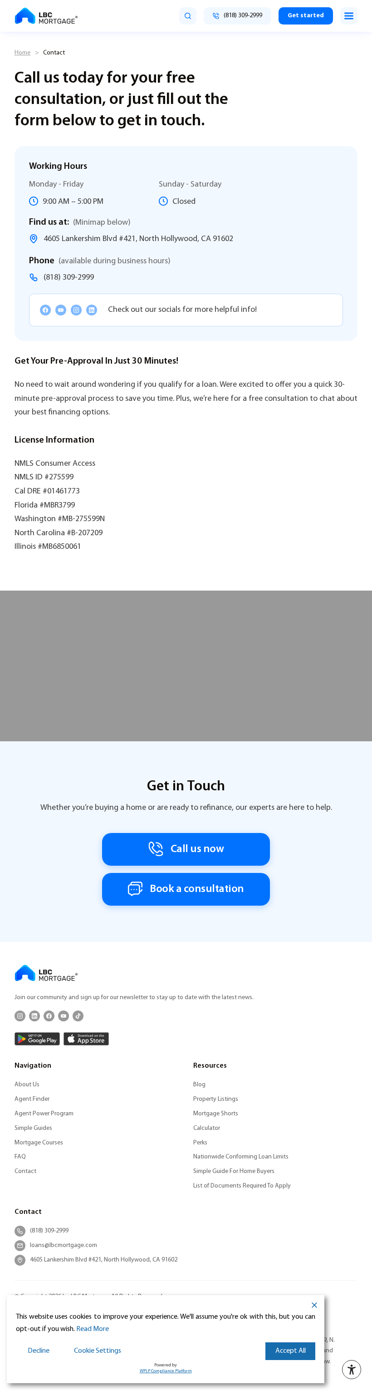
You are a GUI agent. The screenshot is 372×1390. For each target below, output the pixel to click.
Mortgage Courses (39, 1142)
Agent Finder (32, 1099)
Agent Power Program (44, 1113)
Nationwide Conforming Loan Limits (241, 1156)
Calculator (206, 1128)
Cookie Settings (97, 1351)
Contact (25, 1171)
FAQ (20, 1156)
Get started (306, 15)
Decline (38, 1351)
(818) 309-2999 (69, 277)
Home (22, 52)
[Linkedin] (91, 310)
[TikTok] (78, 1015)
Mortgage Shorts (215, 1113)
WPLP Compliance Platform (166, 1371)
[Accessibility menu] (351, 1369)
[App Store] (86, 1038)
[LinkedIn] (34, 1015)
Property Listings (215, 1099)
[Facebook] (45, 310)
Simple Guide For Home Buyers (233, 1171)
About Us (27, 1084)
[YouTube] (60, 310)
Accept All (290, 1351)
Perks (200, 1142)
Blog (199, 1084)
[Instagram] (76, 310)
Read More (92, 1329)
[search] (187, 16)
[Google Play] (37, 1038)
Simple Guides (33, 1128)
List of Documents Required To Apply (242, 1186)
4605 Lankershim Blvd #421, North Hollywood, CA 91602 (138, 239)
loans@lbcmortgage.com (63, 1245)
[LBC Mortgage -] (46, 16)
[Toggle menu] (348, 16)
